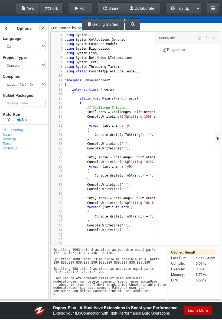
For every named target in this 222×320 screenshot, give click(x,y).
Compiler (11, 76)
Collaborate (143, 8)
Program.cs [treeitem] (176, 49)
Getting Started (104, 24)
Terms (7, 143)
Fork (53, 8)
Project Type (14, 57)
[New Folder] (206, 37)
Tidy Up (182, 8)
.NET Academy (13, 130)
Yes (10, 119)
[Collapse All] (213, 37)
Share (113, 8)
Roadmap (9, 139)
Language (12, 38)
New (29, 8)
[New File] (199, 37)
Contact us (10, 148)
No (24, 119)
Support (8, 134)
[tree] (187, 50)
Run (83, 8)
